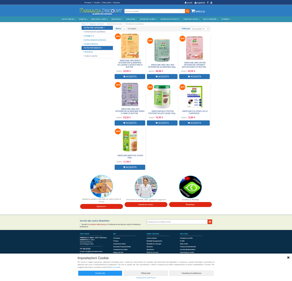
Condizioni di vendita (120, 249)
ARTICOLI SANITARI (68, 19)
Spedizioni (101, 206)
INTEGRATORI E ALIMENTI (148, 19)
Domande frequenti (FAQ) (122, 247)
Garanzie (116, 3)
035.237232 (86, 248)
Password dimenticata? (188, 247)
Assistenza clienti (145, 204)
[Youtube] (210, 2)
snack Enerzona (91, 43)
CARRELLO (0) (200, 11)
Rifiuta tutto (145, 273)
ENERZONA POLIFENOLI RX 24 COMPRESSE (194, 112)
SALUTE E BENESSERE (210, 19)
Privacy (115, 241)
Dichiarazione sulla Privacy (146, 277)
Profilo (182, 241)
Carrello (97, 3)
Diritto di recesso (152, 252)
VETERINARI (225, 19)
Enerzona (89, 51)
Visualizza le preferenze (191, 273)
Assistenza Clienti (119, 244)
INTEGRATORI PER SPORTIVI (170, 19)
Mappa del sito (118, 252)
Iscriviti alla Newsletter (187, 249)
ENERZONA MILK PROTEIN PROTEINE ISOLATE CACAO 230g (161, 112)
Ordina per (186, 28)
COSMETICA (83, 19)
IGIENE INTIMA (130, 19)
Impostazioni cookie (187, 252)
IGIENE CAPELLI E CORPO (99, 19)
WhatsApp (190, 204)
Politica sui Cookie (113, 267)
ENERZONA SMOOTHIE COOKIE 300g (130, 156)
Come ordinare (152, 238)
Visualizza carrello (186, 238)
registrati (201, 2)
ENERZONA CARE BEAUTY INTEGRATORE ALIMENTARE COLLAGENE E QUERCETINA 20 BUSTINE (129, 63)
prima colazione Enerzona (95, 39)
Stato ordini (106, 3)
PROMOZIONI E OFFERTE (191, 19)
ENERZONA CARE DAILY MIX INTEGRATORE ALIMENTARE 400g (161, 66)
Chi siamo (87, 3)
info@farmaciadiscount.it (94, 251)
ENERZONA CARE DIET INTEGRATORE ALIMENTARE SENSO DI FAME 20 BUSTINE (130, 111)
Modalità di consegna (154, 244)
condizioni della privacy (97, 224)
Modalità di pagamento (154, 241)
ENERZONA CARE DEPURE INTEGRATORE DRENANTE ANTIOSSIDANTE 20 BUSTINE (194, 65)
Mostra (118, 28)
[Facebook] (206, 2)
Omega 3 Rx (89, 35)
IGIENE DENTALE (116, 19)
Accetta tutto (100, 273)
